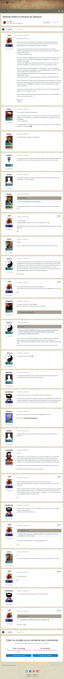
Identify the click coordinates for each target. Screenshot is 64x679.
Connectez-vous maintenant (45, 655)
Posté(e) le (23, 35)
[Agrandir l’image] (20, 101)
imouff (9, 174)
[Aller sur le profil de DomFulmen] (9, 397)
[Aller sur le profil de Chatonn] (9, 416)
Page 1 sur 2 (20, 29)
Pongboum (9, 301)
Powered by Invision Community (32, 676)
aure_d (9, 258)
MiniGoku (9, 372)
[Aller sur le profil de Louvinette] (9, 455)
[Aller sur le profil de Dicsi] (9, 114)
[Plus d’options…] (61, 35)
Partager (47, 22)
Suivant (9, 29)
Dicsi (9, 109)
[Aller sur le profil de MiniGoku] (9, 377)
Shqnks (9, 134)
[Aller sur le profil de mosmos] (9, 160)
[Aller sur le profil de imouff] (9, 179)
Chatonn (9, 411)
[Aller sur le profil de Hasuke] (9, 435)
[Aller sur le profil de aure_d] (9, 263)
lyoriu (9, 239)
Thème (35, 675)
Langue (29, 675)
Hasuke (9, 431)
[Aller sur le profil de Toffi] (4, 22)
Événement (20, 23)
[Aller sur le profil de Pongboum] (9, 306)
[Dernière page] (14, 29)
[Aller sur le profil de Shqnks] (9, 139)
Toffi (10, 21)
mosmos (9, 155)
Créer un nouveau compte (19, 655)
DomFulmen (9, 392)
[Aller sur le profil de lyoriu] (9, 244)
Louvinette (9, 450)
